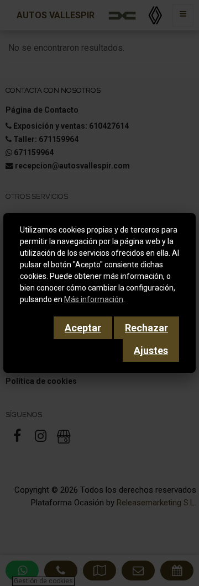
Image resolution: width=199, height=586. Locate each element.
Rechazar (146, 328)
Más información (93, 299)
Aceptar (83, 328)
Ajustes (151, 350)
